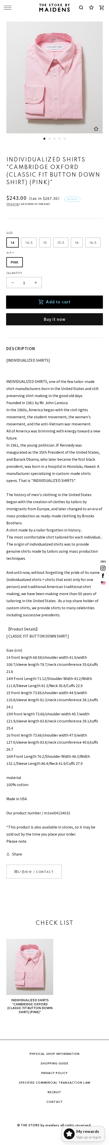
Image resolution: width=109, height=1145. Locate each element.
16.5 (92, 243)
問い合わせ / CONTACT (34, 871)
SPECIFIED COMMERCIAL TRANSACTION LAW (54, 1082)
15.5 (61, 243)
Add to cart (58, 302)
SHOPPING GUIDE (54, 1063)
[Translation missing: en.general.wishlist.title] (91, 7)
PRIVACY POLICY (54, 1073)
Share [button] (17, 854)
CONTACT (54, 1102)
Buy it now (54, 319)
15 (45, 243)
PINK (15, 262)
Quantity (14, 273)
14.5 (28, 243)
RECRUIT (54, 1092)
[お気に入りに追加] (96, 129)
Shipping (12, 204)
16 (77, 243)
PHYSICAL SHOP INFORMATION (55, 1054)
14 (12, 243)
